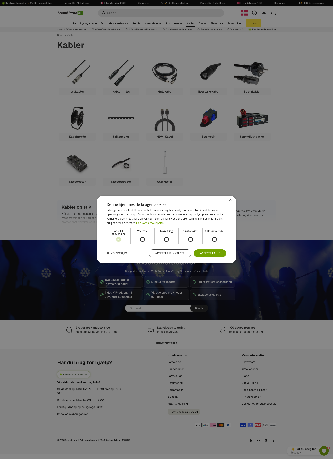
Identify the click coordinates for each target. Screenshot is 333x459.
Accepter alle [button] (210, 253)
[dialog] (166, 229)
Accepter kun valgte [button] (170, 253)
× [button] (230, 200)
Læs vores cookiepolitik (150, 223)
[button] (117, 253)
